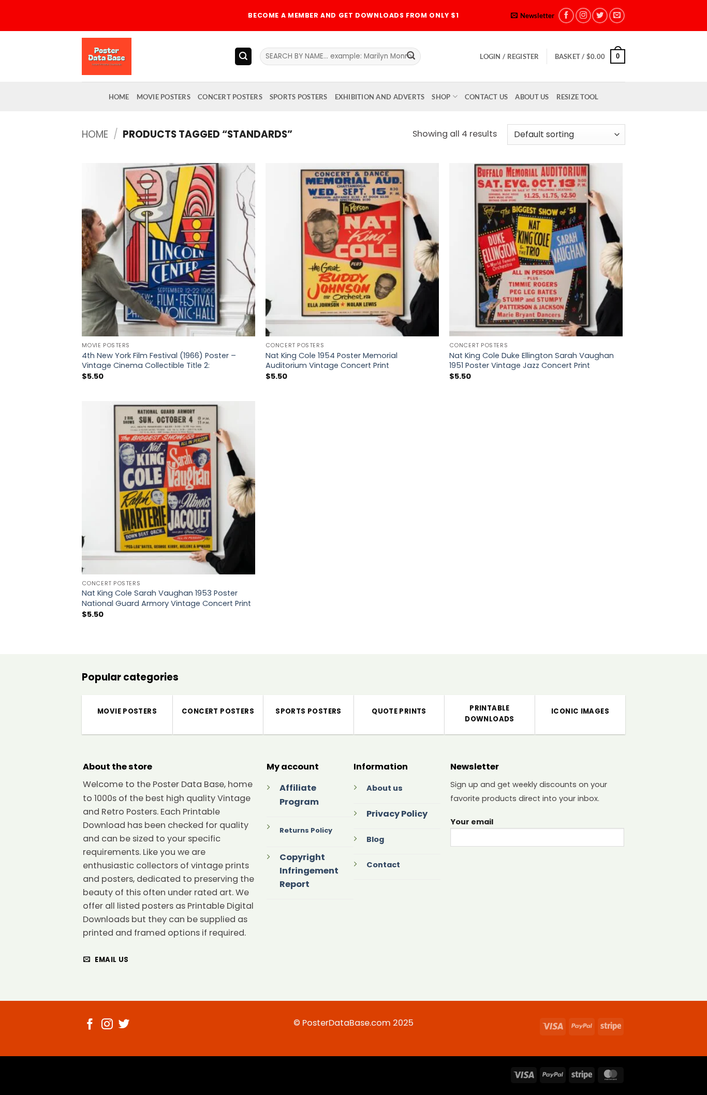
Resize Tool (577, 97)
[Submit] (411, 56)
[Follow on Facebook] (566, 15)
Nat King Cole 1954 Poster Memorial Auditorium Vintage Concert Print (331, 361)
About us (384, 788)
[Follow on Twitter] (600, 15)
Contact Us (486, 97)
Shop (441, 97)
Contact (383, 865)
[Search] (243, 56)
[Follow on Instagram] (583, 15)
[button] (532, 16)
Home (95, 134)
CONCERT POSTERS (230, 97)
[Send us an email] (617, 15)
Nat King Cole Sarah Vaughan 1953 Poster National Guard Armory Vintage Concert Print (166, 598)
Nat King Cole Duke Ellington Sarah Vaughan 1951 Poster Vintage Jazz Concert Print (531, 361)
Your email (471, 822)
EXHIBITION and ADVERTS (380, 97)
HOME (119, 97)
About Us (532, 97)
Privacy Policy (397, 814)
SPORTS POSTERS (299, 97)
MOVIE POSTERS (163, 97)
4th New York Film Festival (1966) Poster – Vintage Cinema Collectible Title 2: (159, 361)
